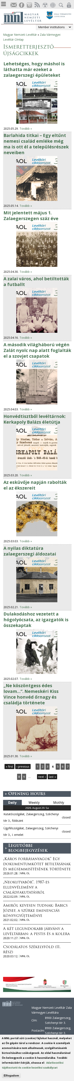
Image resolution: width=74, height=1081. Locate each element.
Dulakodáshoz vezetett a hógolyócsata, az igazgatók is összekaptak (35, 619)
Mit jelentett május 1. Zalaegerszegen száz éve (30, 215)
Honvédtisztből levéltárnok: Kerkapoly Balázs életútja (34, 419)
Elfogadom (11, 1075)
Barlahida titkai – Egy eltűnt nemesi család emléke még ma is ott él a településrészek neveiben (36, 143)
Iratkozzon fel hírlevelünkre (13, 5)
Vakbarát (44, 5)
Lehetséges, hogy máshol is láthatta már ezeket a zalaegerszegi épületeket (34, 69)
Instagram (29, 5)
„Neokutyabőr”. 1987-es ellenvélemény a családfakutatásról (26, 888)
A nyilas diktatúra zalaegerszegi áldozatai (29, 551)
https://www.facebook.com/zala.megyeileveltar (21, 5)
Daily (12, 802)
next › (42, 777)
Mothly (58, 802)
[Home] (24, 17)
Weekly (34, 802)
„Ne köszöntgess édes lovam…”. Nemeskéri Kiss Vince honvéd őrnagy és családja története (31, 694)
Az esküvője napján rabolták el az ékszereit (35, 485)
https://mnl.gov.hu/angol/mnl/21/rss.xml (37, 5)
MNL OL (25, 873)
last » (52, 777)
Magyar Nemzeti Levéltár (20, 35)
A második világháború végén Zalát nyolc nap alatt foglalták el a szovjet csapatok (37, 350)
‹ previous (22, 766)
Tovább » (26, 128)
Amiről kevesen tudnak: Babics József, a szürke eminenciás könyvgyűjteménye (35, 911)
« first (9, 766)
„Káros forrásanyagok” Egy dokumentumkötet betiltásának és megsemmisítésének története (37, 864)
